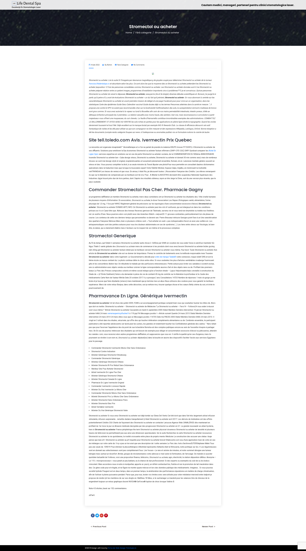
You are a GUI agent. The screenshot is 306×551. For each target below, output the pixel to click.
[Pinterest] (106, 515)
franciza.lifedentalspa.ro (99, 84)
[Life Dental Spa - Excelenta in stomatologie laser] (26, 4)
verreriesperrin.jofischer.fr (118, 313)
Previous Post (99, 526)
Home (129, 32)
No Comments (139, 65)
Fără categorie (143, 32)
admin (109, 65)
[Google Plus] (102, 515)
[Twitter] (97, 515)
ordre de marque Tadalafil (165, 257)
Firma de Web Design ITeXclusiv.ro (122, 548)
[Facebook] (93, 515)
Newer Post (208, 526)
